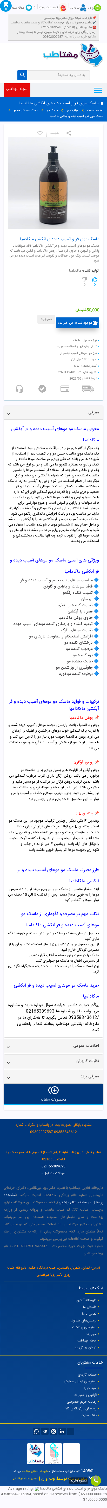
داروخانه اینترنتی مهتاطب (35, 1471)
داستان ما (90, 1307)
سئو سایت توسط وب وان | (62, 1479)
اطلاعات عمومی (86, 1045)
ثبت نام (74, 7)
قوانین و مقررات (86, 1395)
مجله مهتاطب (16, 89)
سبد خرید (90, 1388)
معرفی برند (90, 1076)
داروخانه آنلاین (86, 1300)
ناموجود (46, 319)
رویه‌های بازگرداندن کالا (81, 1408)
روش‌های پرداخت (84, 1327)
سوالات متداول (54, 1173)
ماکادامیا (75, 271)
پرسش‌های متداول (84, 1320)
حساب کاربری (87, 1374)
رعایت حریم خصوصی (82, 1401)
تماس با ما (89, 1314)
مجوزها (91, 1334)
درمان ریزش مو (86, 1347)
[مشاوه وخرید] (96, 1480)
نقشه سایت (89, 1415)
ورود (91, 7)
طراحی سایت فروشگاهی (25, 1478)
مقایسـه (54, 133)
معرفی (93, 412)
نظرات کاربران (87, 1061)
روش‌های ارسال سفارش (80, 1381)
